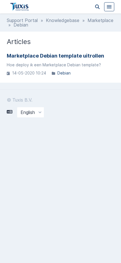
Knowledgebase (62, 20)
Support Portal (22, 20)
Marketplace (100, 20)
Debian (64, 73)
